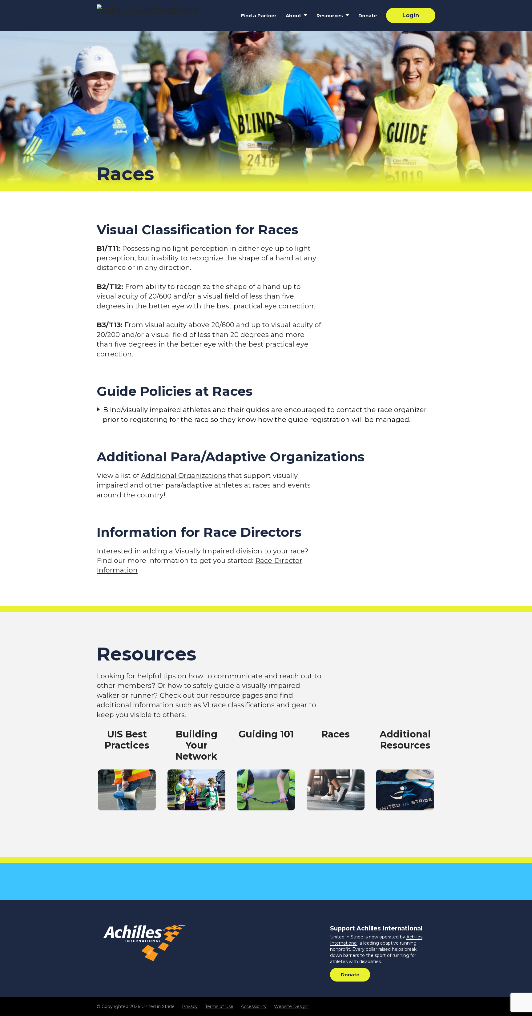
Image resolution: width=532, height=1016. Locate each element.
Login (410, 15)
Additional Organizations (183, 476)
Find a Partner (258, 15)
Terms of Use (219, 1006)
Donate (367, 15)
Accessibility (254, 1006)
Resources (329, 15)
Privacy (190, 1006)
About (293, 15)
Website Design (291, 1006)
